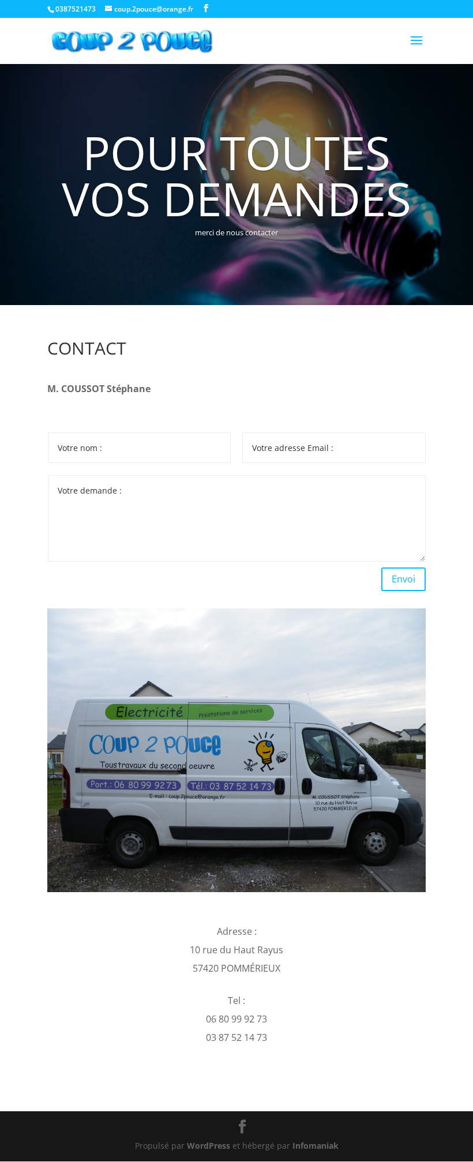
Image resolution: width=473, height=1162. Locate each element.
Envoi (403, 579)
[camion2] (236, 888)
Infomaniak (315, 1145)
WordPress (208, 1145)
